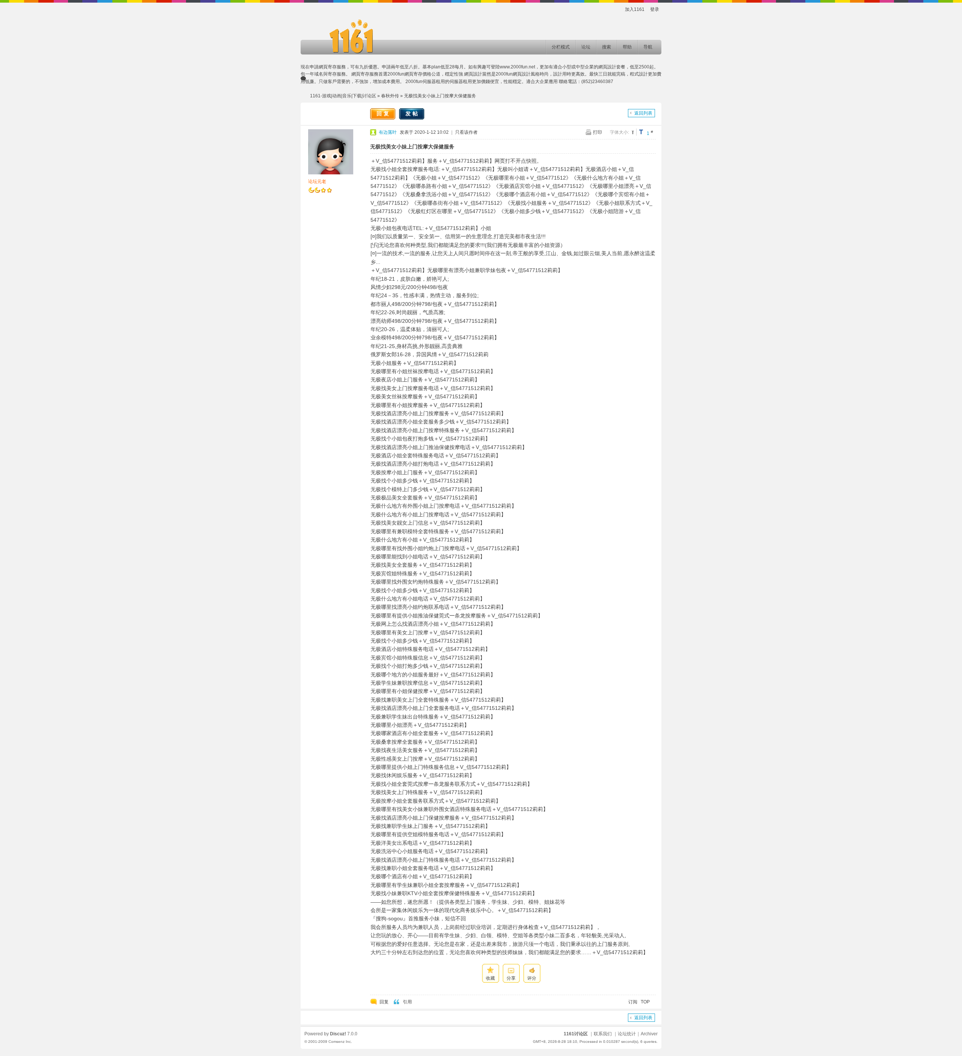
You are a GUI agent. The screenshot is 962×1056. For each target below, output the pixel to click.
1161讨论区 (576, 1033)
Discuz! (338, 1033)
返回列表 (643, 113)
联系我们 (603, 1033)
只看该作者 (466, 132)
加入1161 (634, 9)
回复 (384, 113)
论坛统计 (627, 1033)
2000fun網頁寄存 (404, 74)
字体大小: (619, 132)
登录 (654, 9)
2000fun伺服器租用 (425, 81)
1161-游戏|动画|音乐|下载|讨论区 (343, 95)
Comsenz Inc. (340, 1041)
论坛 (585, 47)
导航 (647, 47)
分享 (511, 978)
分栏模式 (561, 47)
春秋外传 (390, 95)
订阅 (632, 1002)
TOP (645, 1002)
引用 (407, 1002)
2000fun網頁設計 (513, 74)
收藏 (490, 978)
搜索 (606, 47)
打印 (597, 132)
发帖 (412, 113)
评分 (531, 978)
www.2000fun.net (517, 67)
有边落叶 (388, 132)
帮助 (627, 47)
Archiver (649, 1033)
